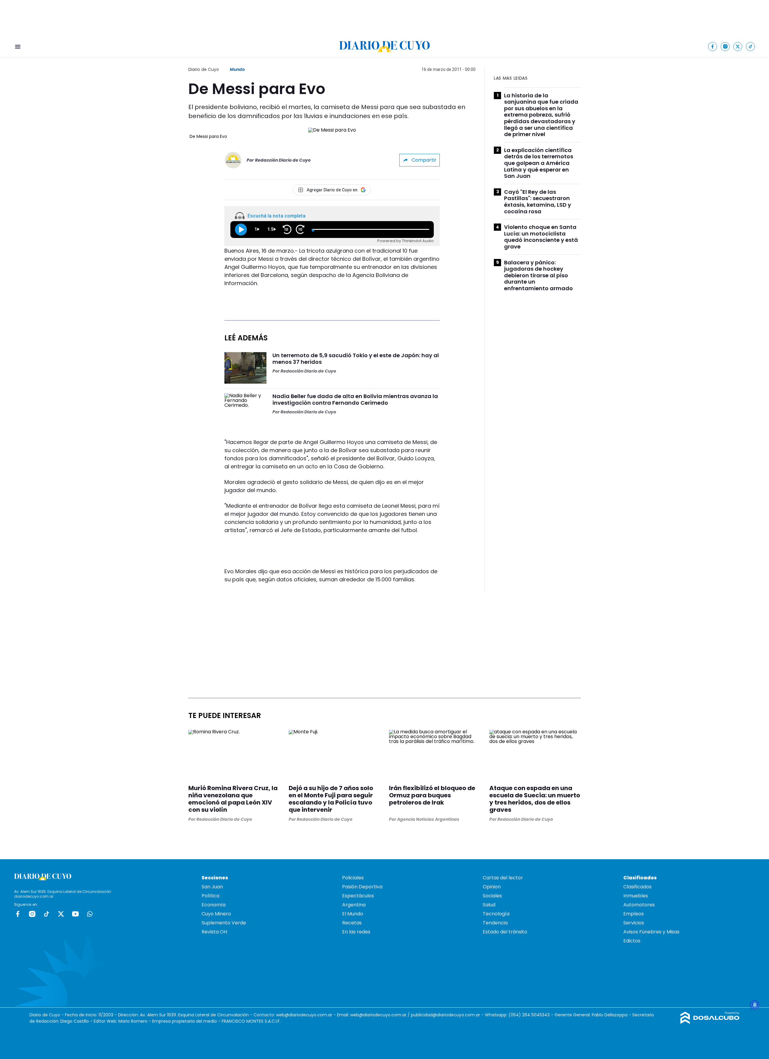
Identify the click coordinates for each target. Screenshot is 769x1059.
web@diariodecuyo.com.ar (304, 1015)
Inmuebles (635, 895)
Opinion (492, 886)
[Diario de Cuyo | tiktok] (750, 46)
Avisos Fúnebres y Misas (651, 931)
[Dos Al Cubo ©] (710, 1022)
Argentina (354, 904)
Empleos (633, 913)
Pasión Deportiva (362, 886)
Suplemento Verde (224, 922)
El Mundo (352, 913)
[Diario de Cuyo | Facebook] (712, 46)
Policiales (353, 877)
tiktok (46, 913)
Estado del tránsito (505, 931)
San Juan (212, 886)
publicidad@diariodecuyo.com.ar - (448, 1015)
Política (210, 895)
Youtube (75, 913)
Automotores (639, 904)
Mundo (237, 69)
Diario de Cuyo (203, 69)
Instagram (32, 913)
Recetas (352, 922)
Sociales (492, 895)
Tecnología (496, 913)
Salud (489, 904)
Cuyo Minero (216, 913)
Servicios (633, 922)
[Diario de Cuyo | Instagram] (725, 46)
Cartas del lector (503, 877)
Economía (214, 904)
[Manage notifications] (755, 1005)
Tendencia (495, 922)
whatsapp (89, 913)
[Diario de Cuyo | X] (738, 46)
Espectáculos (358, 895)
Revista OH (214, 931)
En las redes (356, 931)
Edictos (631, 940)
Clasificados (637, 886)
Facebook (17, 913)
